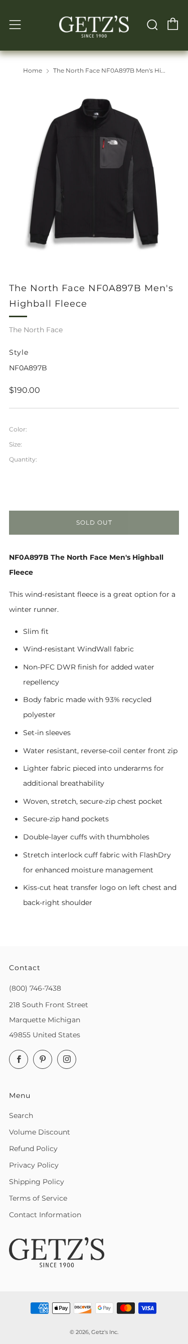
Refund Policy (33, 1148)
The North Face (36, 329)
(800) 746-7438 (35, 988)
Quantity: (23, 460)
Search (21, 1115)
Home (32, 70)
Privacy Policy (34, 1165)
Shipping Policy (36, 1181)
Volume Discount (39, 1132)
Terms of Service (38, 1198)
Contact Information (45, 1214)
